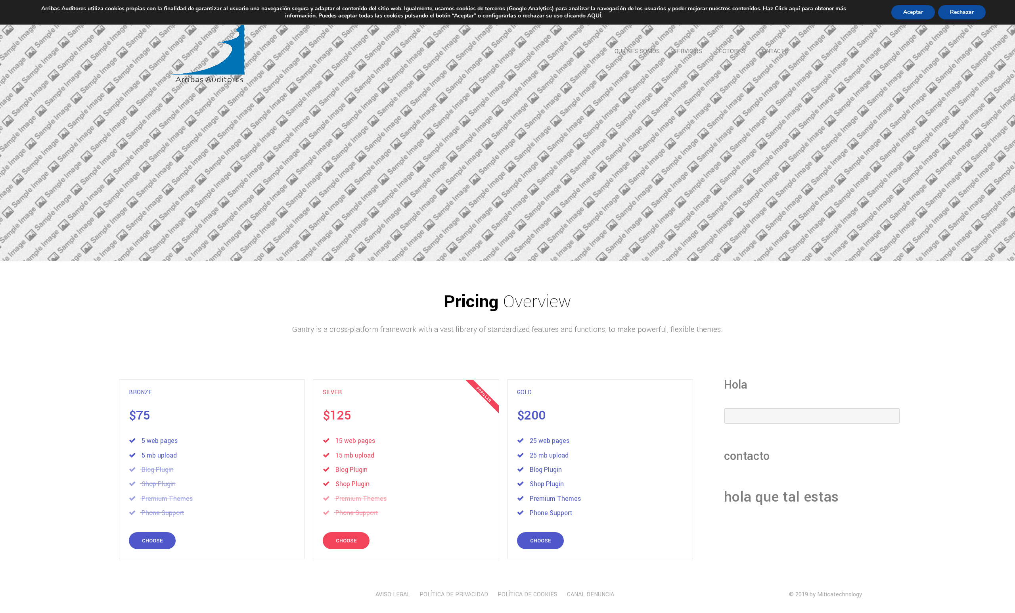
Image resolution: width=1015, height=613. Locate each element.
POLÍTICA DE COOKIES (527, 594)
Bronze (140, 392)
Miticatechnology (839, 594)
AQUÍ (594, 15)
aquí (794, 8)
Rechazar (962, 12)
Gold (524, 392)
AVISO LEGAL (392, 594)
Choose (152, 540)
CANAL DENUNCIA (590, 594)
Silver (332, 392)
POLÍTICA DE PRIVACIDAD (453, 594)
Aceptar (913, 12)
